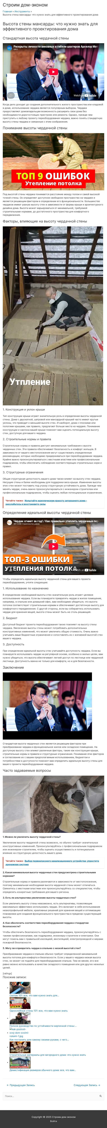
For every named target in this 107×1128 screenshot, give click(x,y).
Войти (53, 1121)
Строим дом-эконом (25, 5)
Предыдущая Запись (21, 1085)
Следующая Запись (87, 1085)
